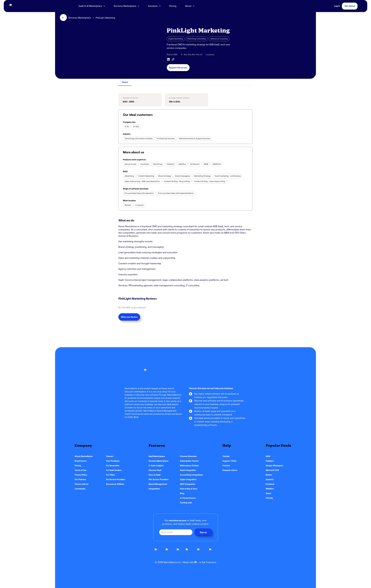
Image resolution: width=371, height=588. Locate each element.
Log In (337, 6)
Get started (349, 6)
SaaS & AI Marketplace (90, 6)
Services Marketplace (125, 6)
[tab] (124, 82)
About (125, 82)
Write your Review (129, 317)
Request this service (178, 67)
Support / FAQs (229, 461)
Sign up (203, 532)
